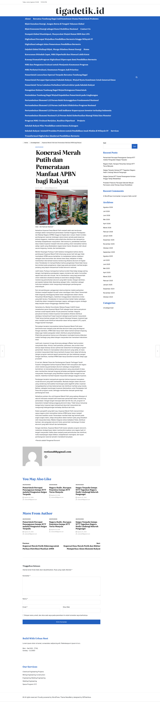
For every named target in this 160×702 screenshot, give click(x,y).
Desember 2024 (108, 289)
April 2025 (106, 272)
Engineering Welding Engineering (34, 678)
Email (25, 607)
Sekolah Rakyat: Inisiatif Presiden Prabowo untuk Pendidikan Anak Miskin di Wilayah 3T (67, 130)
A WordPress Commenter (112, 196)
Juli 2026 (106, 211)
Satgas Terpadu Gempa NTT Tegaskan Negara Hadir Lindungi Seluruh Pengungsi (87, 491)
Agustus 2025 (108, 256)
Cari (104, 143)
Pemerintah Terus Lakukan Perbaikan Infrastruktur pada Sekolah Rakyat (60, 84)
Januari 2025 (107, 285)
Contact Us (85, 28)
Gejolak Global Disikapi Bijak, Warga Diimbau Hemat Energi (53, 49)
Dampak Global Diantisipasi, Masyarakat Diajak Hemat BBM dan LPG (57, 34)
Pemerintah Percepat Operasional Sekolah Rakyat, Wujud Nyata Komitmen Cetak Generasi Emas (70, 79)
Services (115, 130)
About (28, 18)
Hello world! (132, 196)
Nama (25, 599)
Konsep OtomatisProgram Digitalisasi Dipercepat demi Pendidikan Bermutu (61, 59)
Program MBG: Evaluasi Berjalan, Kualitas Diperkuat (50, 120)
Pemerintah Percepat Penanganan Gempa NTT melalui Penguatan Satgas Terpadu (35, 491)
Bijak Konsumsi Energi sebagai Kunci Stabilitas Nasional (51, 28)
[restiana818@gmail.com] (32, 456)
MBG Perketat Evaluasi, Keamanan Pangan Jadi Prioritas (51, 69)
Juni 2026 (106, 215)
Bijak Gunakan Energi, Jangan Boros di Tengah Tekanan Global (54, 23)
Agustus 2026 (108, 207)
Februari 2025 (108, 281)
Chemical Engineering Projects (33, 672)
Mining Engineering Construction (34, 675)
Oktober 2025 (108, 248)
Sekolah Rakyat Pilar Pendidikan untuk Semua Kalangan (51, 125)
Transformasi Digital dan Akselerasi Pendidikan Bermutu (52, 135)
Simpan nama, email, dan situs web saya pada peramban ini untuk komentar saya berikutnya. (56, 615)
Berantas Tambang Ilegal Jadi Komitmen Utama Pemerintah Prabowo (65, 18)
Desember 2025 (108, 240)
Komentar (26, 576)
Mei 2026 (106, 219)
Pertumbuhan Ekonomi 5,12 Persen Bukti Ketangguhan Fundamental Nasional (62, 100)
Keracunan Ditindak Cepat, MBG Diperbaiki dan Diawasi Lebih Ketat (57, 54)
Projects (81, 120)
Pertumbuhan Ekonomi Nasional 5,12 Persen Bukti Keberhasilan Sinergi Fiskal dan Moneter (68, 115)
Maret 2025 (107, 276)
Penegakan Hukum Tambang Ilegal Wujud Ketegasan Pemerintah (55, 90)
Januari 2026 (107, 236)
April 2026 (106, 223)
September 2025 (109, 252)
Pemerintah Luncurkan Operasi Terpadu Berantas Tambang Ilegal (56, 74)
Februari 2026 (108, 232)
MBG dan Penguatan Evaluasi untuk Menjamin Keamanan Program (56, 64)
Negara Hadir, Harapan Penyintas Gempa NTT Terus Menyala (60, 489)
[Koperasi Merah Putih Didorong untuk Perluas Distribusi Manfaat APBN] (2, 351)
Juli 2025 (106, 260)
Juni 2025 (106, 264)
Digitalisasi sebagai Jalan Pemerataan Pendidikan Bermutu (53, 44)
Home (86, 49)
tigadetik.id (80, 10)
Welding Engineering (30, 681)
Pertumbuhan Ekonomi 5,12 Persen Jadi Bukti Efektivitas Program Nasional (60, 105)
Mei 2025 (106, 268)
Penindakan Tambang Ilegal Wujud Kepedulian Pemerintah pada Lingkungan (61, 95)
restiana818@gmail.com (51, 188)
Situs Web (66, 607)
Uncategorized (39, 147)
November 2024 (109, 293)
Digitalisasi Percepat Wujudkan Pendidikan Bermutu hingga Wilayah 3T (59, 39)
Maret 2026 (107, 228)
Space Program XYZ (30, 684)
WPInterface (86, 697)
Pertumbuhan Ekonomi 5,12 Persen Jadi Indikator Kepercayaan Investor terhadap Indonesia (68, 110)
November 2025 (108, 244)
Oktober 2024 (108, 297)
